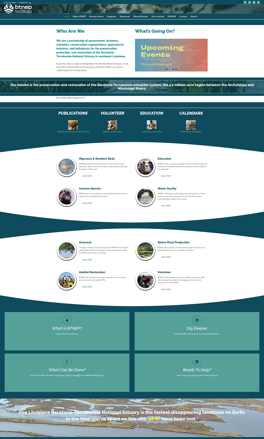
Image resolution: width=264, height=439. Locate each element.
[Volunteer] (112, 121)
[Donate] (73, 121)
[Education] (151, 121)
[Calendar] (191, 121)
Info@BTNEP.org (24, 3)
